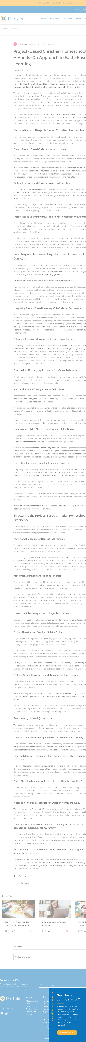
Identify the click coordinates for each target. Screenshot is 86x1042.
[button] (83, 981)
